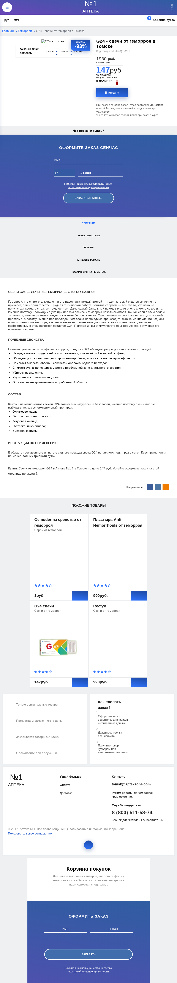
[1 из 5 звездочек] (36, 585)
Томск (15, 20)
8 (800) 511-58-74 (132, 812)
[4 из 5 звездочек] (47, 585)
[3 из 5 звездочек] (44, 585)
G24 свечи (44, 606)
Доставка (66, 793)
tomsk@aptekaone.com (131, 784)
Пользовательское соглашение (30, 833)
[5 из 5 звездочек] (50, 585)
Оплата (65, 784)
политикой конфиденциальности (88, 187)
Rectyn (99, 606)
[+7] (64, 174)
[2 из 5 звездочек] (40, 585)
